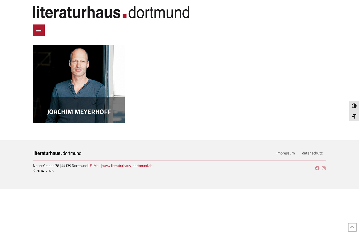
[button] (39, 30)
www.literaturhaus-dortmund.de (127, 165)
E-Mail (95, 165)
